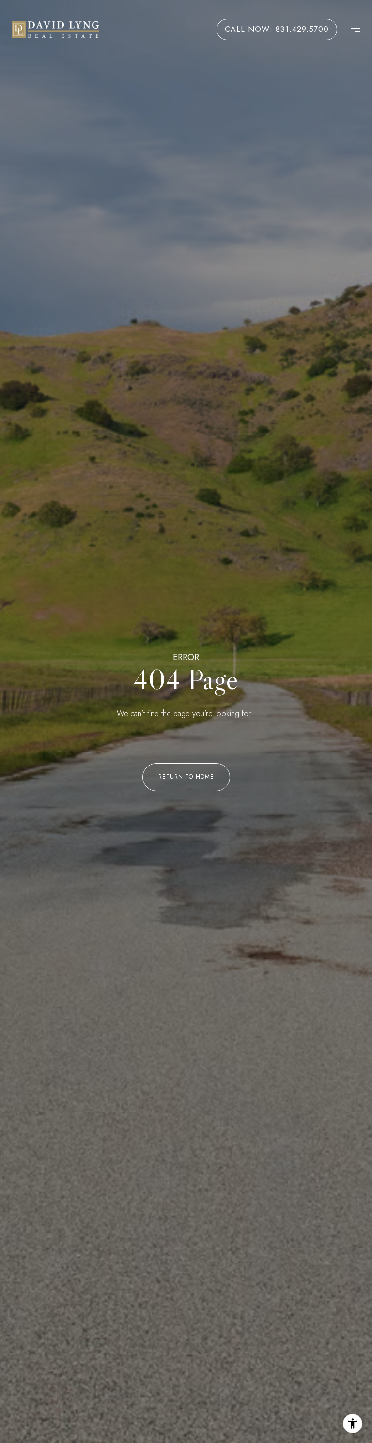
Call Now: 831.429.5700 (277, 29)
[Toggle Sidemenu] (350, 29)
